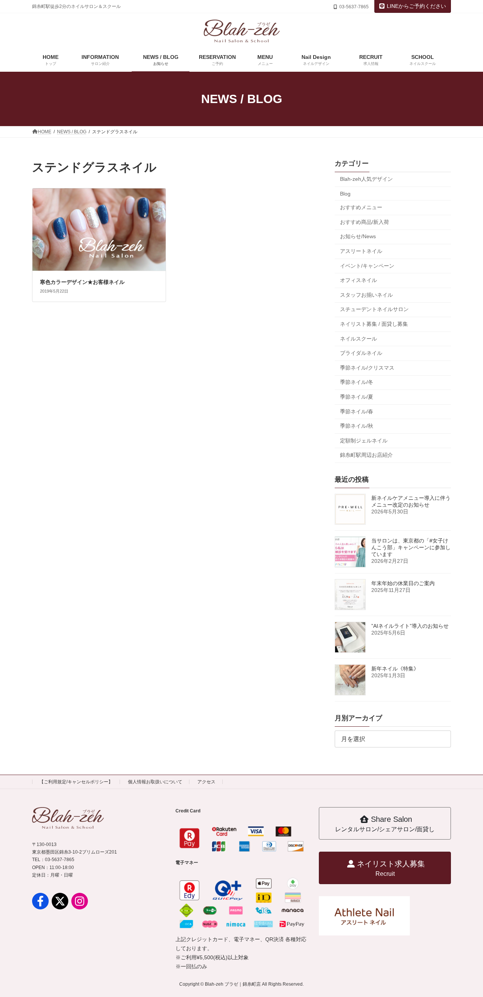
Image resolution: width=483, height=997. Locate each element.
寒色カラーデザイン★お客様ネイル (82, 282)
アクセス (206, 781)
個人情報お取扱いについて (155, 781)
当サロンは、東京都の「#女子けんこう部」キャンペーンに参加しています (411, 547)
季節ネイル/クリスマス (367, 368)
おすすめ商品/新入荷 (364, 222)
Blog (345, 194)
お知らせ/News (358, 236)
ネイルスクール (358, 339)
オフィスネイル (358, 280)
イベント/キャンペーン (367, 266)
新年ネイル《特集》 (395, 669)
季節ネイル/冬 (356, 382)
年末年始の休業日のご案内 (403, 583)
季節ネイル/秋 (356, 426)
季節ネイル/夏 (356, 397)
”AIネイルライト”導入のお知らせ (410, 626)
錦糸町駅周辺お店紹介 (366, 455)
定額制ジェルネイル (364, 441)
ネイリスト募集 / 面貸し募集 (374, 324)
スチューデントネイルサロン (374, 309)
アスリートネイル (361, 251)
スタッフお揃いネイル (366, 295)
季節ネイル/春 (356, 411)
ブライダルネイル (361, 353)
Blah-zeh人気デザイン (366, 179)
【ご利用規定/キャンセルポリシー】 (76, 781)
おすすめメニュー (361, 207)
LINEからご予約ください (416, 6)
